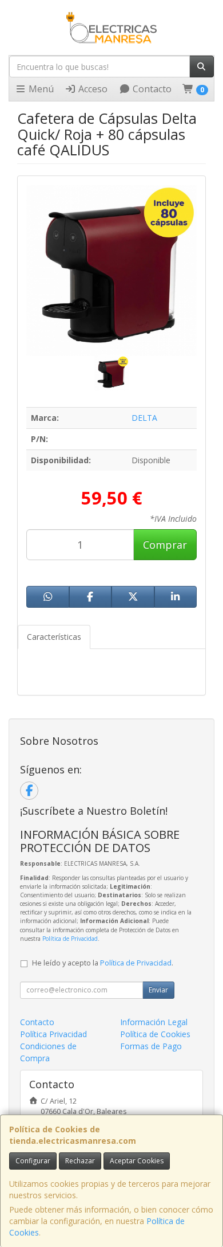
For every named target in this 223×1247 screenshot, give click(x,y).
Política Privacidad (53, 1034)
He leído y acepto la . (102, 963)
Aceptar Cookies (137, 1161)
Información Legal (154, 1022)
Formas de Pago (151, 1046)
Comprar (165, 545)
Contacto (151, 89)
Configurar (32, 1161)
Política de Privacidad (70, 939)
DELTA (144, 417)
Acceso (91, 89)
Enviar (158, 990)
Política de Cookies (155, 1034)
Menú (40, 89)
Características (54, 636)
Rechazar (80, 1161)
